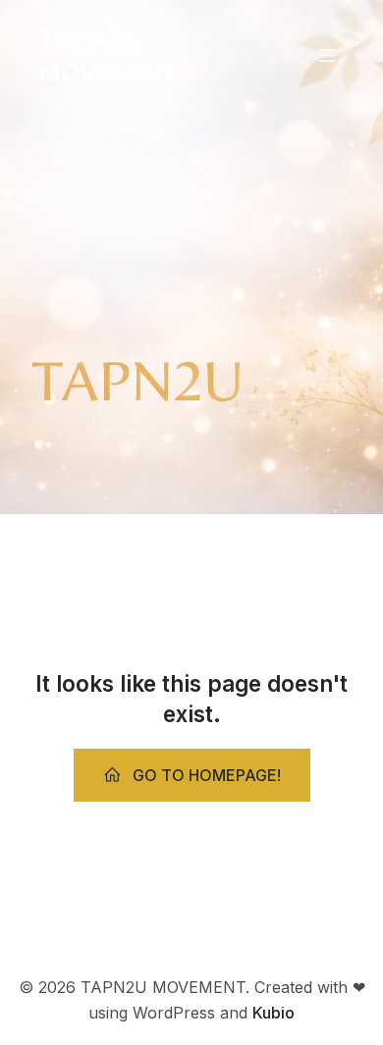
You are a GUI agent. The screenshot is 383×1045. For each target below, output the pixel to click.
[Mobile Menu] (327, 55)
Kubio (273, 1012)
